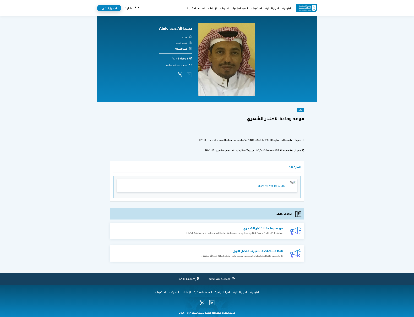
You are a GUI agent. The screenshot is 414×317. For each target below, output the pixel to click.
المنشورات (256, 8)
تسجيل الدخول (109, 8)
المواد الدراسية (240, 8)
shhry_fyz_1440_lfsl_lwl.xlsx (271, 185)
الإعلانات (212, 8)
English (128, 8)
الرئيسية (286, 8)
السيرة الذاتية (272, 8)
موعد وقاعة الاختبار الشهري (263, 228)
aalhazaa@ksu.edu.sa (176, 65)
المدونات (224, 8)
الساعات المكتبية (196, 8)
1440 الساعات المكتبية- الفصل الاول (258, 251)
